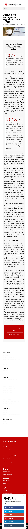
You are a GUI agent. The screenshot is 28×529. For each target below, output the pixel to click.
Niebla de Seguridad (8, 390)
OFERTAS (5, 364)
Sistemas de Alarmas (8, 381)
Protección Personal (8, 392)
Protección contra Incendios (11, 401)
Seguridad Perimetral (8, 386)
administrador (8, 24)
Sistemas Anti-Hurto (8, 403)
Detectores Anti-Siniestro (10, 388)
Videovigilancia (7, 394)
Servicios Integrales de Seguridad (12, 414)
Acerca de (5, 355)
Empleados (6, 425)
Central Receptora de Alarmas (11, 379)
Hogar (5, 410)
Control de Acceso (8, 384)
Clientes (5, 421)
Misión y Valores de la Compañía (11, 359)
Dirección (5, 370)
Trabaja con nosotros (9, 357)
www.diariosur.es (15, 334)
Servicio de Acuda (7, 399)
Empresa (5, 412)
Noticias (23, 24)
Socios (5, 423)
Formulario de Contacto (9, 372)
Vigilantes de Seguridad (9, 397)
